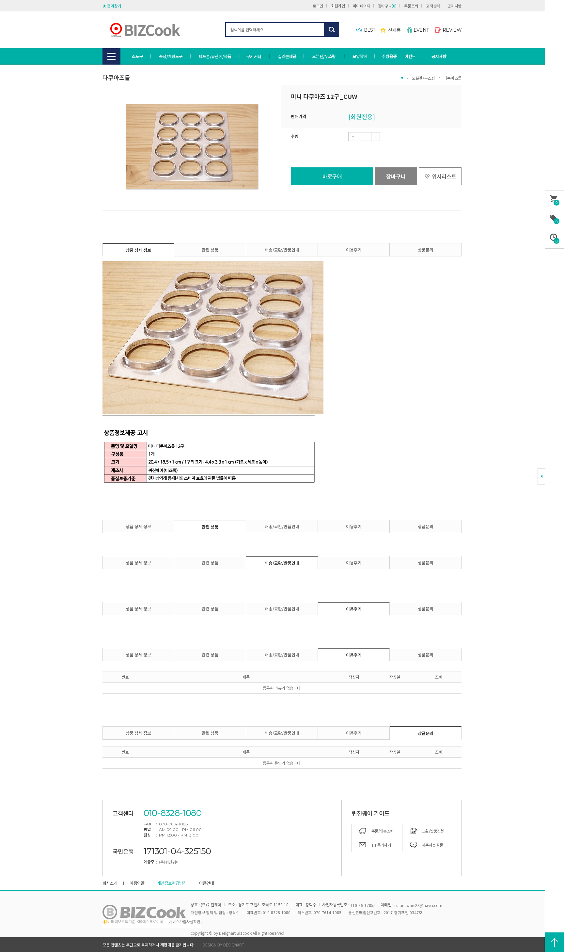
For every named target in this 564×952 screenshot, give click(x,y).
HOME (401, 77)
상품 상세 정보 (138, 250)
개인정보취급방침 (172, 883)
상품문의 (425, 250)
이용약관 (137, 883)
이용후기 (354, 250)
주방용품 (389, 56)
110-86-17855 (363, 905)
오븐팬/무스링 (324, 56)
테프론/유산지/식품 (215, 56)
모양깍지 (359, 56)
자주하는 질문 (432, 845)
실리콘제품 (287, 56)
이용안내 (206, 883)
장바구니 (387, 5)
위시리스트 (444, 176)
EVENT (421, 30)
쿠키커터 (253, 56)
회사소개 (109, 883)
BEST (369, 30)
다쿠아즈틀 (453, 77)
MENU (111, 56)
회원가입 (338, 5)
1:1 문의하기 (381, 845)
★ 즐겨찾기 (111, 5)
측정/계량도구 (170, 56)
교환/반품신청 (433, 831)
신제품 (394, 30)
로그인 (318, 5)
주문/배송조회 (382, 831)
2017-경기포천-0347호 (403, 912)
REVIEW (452, 30)
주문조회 (411, 5)
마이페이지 (361, 5)
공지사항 (454, 5)
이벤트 (409, 56)
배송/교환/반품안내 (282, 250)
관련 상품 (210, 250)
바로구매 (332, 176)
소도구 (137, 56)
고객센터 (433, 5)
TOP (554, 942)
